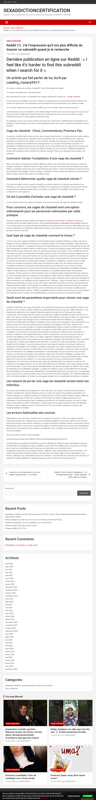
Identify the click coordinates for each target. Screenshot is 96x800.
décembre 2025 (11, 587)
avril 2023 (9, 657)
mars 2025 (9, 613)
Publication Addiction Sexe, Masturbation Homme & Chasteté (28, 685)
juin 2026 (8, 570)
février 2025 (9, 616)
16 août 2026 (10, 741)
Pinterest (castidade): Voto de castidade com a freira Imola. (28, 523)
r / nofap (69, 97)
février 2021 (9, 663)
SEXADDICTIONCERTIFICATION (37, 10)
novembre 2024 (11, 625)
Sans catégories (13, 41)
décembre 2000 (11, 669)
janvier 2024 (9, 654)
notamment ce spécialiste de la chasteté (65, 223)
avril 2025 (9, 611)
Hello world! (33, 545)
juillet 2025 (9, 602)
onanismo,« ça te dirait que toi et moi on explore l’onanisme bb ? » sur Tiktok (24, 473)
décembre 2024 (11, 622)
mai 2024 (8, 643)
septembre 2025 (11, 596)
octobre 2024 (10, 628)
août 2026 (9, 564)
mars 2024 (9, 649)
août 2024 (9, 634)
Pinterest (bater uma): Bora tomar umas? (21, 525)
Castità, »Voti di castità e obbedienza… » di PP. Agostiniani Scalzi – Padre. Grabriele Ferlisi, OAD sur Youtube (70, 474)
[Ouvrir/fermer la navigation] (7, 22)
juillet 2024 (9, 637)
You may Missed (14, 696)
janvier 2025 (9, 619)
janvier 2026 (9, 584)
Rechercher (9, 488)
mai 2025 (8, 608)
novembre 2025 (11, 590)
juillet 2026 (9, 567)
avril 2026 (9, 575)
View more (45, 798)
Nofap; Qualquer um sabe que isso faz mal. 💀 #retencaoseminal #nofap (33, 520)
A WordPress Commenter (15, 545)
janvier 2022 (9, 660)
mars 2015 (9, 666)
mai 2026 (8, 572)
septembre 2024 (11, 631)
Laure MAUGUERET (23, 54)
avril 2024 (9, 646)
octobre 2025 (10, 593)
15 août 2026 (10, 781)
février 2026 (9, 581)
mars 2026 (9, 578)
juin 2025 (8, 605)
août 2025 (9, 599)
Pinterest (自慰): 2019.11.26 (15, 528)
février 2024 (9, 652)
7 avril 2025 (10, 54)
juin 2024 (8, 640)
